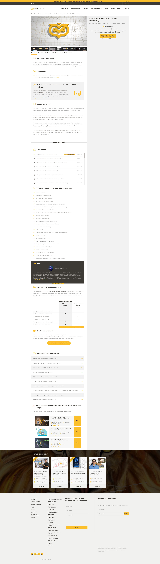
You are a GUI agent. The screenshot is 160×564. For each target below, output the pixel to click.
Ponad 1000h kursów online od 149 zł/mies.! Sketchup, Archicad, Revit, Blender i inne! (78, 1)
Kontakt (33, 517)
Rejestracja (126, 3)
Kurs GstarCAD (51, 517)
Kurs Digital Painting (52, 512)
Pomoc (119, 8)
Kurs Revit (50, 533)
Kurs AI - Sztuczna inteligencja (55, 499)
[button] (86, 49)
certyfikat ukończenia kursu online (41, 98)
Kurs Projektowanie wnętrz (54, 532)
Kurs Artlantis (51, 504)
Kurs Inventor (51, 520)
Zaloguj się (118, 3)
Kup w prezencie (108, 26)
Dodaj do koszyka (78, 327)
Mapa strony (34, 514)
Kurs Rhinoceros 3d (52, 535)
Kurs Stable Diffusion (53, 538)
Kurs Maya (50, 525)
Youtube (32, 554)
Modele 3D (33, 502)
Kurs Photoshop (51, 528)
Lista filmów (55, 52)
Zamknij (127, 1)
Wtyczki (85, 8)
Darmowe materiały (96, 8)
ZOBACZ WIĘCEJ (59, 142)
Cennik (106, 8)
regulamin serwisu (35, 515)
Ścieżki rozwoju (75, 8)
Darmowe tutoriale (35, 501)
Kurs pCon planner (52, 527)
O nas (32, 512)
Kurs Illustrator (51, 519)
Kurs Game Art (51, 515)
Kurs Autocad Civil (52, 507)
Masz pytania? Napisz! (108, 38)
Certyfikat (40, 52)
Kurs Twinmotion (51, 540)
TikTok (42, 554)
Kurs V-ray (50, 543)
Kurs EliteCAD (51, 514)
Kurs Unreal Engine (52, 541)
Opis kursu (34, 52)
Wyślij (77, 527)
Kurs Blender (51, 509)
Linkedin (44, 279)
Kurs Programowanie (53, 530)
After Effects (56, 13)
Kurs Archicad (51, 502)
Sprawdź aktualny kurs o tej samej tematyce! (108, 36)
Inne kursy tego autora (57, 283)
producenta (56, 77)
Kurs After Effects (52, 501)
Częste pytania (68, 52)
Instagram (38, 554)
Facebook (37, 279)
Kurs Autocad (51, 506)
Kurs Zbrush (50, 545)
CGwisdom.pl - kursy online (37, 13)
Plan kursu (47, 52)
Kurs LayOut (50, 522)
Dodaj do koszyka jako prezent (59, 343)
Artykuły (126, 8)
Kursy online (64, 8)
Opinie (113, 8)
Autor (61, 52)
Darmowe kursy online (36, 504)
